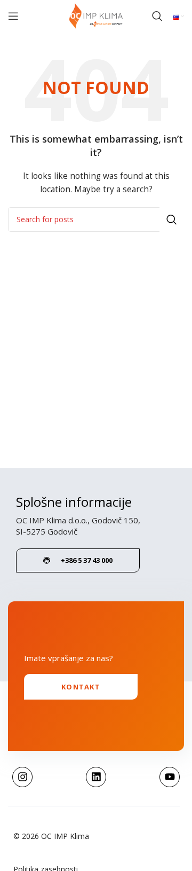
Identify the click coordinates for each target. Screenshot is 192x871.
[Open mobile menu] (13, 16)
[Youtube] (169, 777)
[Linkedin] (96, 777)
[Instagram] (22, 777)
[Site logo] (96, 15)
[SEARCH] (171, 219)
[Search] (157, 16)
